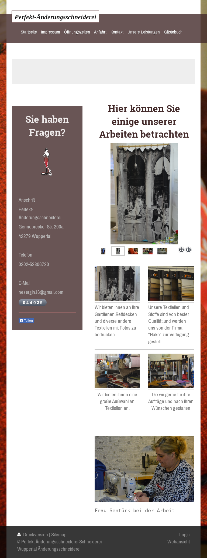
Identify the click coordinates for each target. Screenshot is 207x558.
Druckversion (35, 534)
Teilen (28, 321)
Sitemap (59, 534)
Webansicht (178, 541)
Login (184, 534)
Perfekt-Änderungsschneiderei (55, 17)
